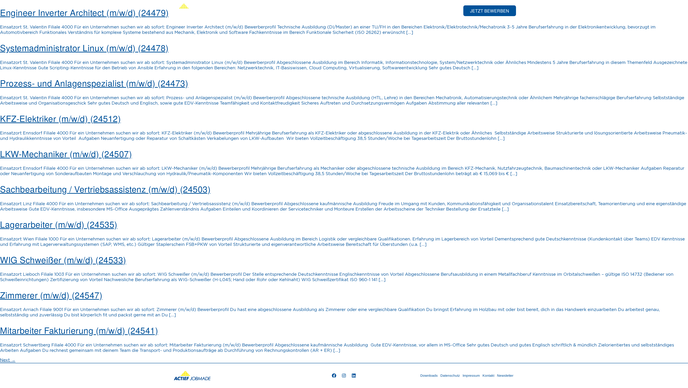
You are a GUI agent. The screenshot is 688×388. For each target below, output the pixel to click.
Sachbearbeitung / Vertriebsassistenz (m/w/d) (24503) (105, 189)
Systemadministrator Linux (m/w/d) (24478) (84, 47)
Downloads (429, 375)
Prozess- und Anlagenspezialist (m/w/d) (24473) (94, 83)
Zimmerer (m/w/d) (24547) (51, 295)
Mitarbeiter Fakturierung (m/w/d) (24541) (79, 330)
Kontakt (488, 375)
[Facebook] (334, 375)
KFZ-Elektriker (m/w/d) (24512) (60, 118)
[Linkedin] (353, 375)
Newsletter (505, 375)
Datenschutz (450, 375)
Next (7, 360)
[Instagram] (344, 375)
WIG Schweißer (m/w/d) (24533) (63, 259)
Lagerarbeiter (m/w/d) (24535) (58, 224)
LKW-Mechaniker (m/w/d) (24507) (66, 153)
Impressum (471, 375)
